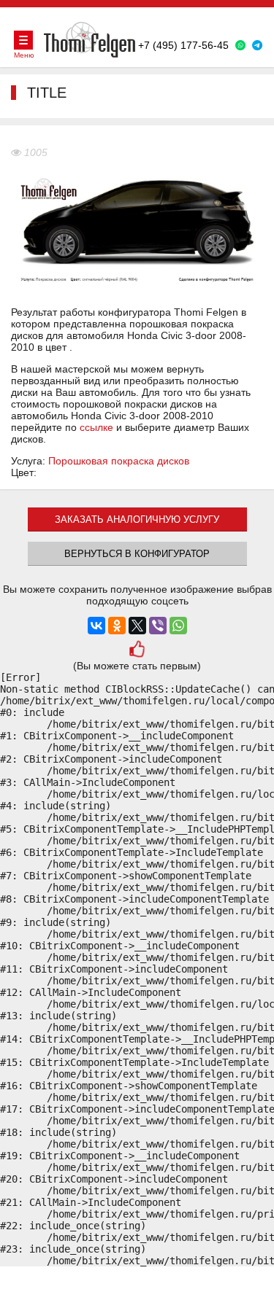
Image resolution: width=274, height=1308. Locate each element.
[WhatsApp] (178, 625)
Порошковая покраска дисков (118, 461)
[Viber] (158, 625)
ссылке (96, 427)
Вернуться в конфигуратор (137, 553)
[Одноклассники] (117, 625)
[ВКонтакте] (96, 625)
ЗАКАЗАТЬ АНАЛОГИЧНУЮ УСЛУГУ (137, 519)
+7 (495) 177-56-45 (183, 45)
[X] (137, 625)
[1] (137, 651)
